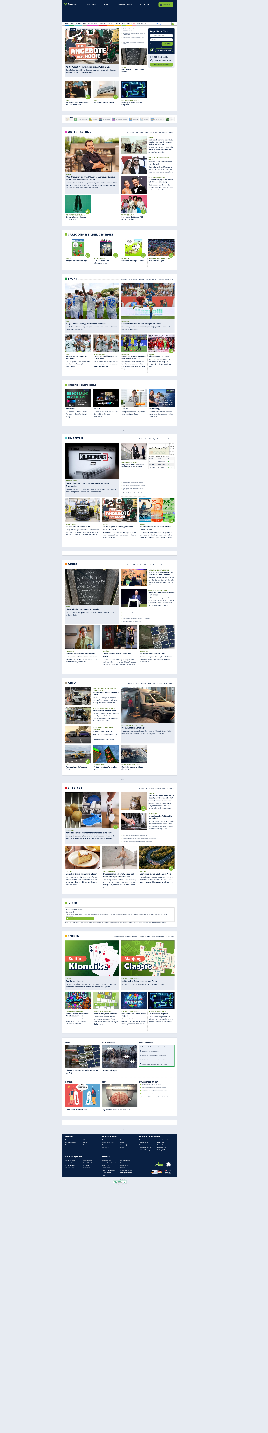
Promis (132, 132)
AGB (103, 1175)
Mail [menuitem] (123, 24)
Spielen (73, 936)
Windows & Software (159, 564)
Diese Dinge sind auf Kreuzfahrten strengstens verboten (135, 835)
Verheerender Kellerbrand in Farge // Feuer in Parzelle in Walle (155, 1097)
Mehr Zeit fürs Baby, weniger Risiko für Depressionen (154, 1055)
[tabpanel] (92, 52)
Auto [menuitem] (84, 24)
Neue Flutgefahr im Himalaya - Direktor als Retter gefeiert (133, 42)
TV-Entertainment (125, 4)
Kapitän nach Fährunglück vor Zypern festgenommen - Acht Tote (131, 29)
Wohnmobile (151, 683)
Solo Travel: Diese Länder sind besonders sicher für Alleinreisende (137, 841)
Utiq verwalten (106, 1172)
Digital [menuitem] (111, 24)
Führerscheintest (169, 683)
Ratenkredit (161, 1142)
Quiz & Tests (153, 132)
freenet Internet (70, 1165)
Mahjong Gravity (119, 936)
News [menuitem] (67, 24)
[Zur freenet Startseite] (71, 4)
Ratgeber (141, 788)
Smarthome (170, 564)
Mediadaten (124, 1165)
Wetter (85, 1142)
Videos (122, 1142)
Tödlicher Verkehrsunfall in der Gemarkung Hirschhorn (154, 1087)
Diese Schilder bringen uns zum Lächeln (151, 1051)
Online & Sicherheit (145, 564)
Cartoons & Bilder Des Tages (90, 234)
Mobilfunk (91, 4)
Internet (106, 4)
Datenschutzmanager (108, 1170)
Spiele (122, 1140)
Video (141, 132)
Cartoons (171, 132)
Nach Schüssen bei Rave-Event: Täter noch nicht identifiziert (133, 38)
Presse (122, 1163)
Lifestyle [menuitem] (103, 24)
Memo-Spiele (163, 132)
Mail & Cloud (145, 4)
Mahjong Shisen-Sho (131, 936)
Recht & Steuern (161, 438)
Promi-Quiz (105, 1147)
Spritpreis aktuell (70, 1142)
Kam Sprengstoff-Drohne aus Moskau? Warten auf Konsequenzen (134, 33)
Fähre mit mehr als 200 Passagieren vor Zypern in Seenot (154, 1064)
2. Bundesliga (133, 279)
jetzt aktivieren (73, 919)
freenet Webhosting (145, 1147)
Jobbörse (86, 1140)
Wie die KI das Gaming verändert (130, 612)
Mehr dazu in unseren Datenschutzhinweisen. (154, 922)
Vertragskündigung (126, 1170)
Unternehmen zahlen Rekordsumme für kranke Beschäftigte (133, 489)
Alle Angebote (167, 4)
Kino (137, 132)
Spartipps (171, 438)
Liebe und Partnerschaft (158, 788)
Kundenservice (106, 1160)
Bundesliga (124, 279)
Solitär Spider (170, 936)
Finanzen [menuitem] (78, 24)
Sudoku (147, 936)
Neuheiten (131, 683)
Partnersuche (87, 1145)
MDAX (151, 464)
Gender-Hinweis (125, 1160)
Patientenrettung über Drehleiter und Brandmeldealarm (154, 1090)
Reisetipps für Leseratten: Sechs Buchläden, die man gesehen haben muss (139, 838)
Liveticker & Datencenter (166, 279)
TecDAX (152, 467)
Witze (146, 132)
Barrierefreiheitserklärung (110, 1163)
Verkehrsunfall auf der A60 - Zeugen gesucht (151, 1084)
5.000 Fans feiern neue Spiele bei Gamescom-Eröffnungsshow (136, 618)
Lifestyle (75, 788)
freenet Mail (143, 1145)
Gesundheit (170, 788)
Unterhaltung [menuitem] (92, 24)
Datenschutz (106, 1167)
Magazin (143, 683)
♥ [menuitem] (134, 23)
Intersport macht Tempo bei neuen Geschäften (133, 482)
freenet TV (68, 1163)
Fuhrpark (159, 683)
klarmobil (86, 1165)
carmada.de (87, 1167)
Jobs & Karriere (139, 438)
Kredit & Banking (150, 438)
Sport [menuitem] (72, 24)
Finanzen (75, 438)
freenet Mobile (87, 1163)
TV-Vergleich (161, 1150)
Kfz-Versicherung (144, 1150)
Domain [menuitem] (129, 24)
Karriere (122, 1167)
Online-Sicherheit (162, 1140)
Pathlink (141, 936)
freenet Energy (69, 1167)
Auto (72, 683)
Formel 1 (154, 279)
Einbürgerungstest (108, 1142)
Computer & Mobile (132, 564)
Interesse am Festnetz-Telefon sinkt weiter (132, 621)
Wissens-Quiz (124, 1145)
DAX (151, 461)
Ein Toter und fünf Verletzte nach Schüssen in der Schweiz (155, 1046)
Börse (67, 1140)
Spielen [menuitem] (118, 24)
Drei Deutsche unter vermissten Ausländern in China (154, 1059)
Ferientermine (69, 1145)
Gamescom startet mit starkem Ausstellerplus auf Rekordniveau (137, 615)
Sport (72, 278)
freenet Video (87, 1160)
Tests (137, 683)
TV (127, 132)
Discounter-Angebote (145, 1140)
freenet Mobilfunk (70, 1160)
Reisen (147, 788)
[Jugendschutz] (119, 1181)
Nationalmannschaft (145, 279)
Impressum (105, 1165)
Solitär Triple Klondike (157, 936)
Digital (73, 564)
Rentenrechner (162, 1147)
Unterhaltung (79, 132)
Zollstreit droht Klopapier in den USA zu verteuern (134, 485)
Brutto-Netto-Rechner (164, 1145)
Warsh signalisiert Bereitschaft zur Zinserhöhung (133, 492)
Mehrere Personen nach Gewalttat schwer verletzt (152, 1093)
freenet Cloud (143, 1142)
